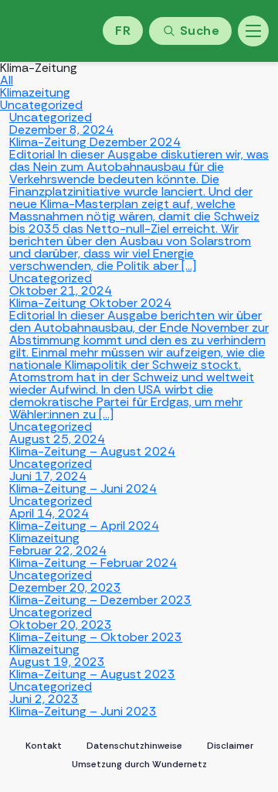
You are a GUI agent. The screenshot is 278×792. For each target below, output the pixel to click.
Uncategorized (41, 105)
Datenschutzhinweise (134, 745)
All (6, 80)
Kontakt (43, 745)
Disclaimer (230, 745)
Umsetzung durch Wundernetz (139, 764)
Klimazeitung (35, 92)
